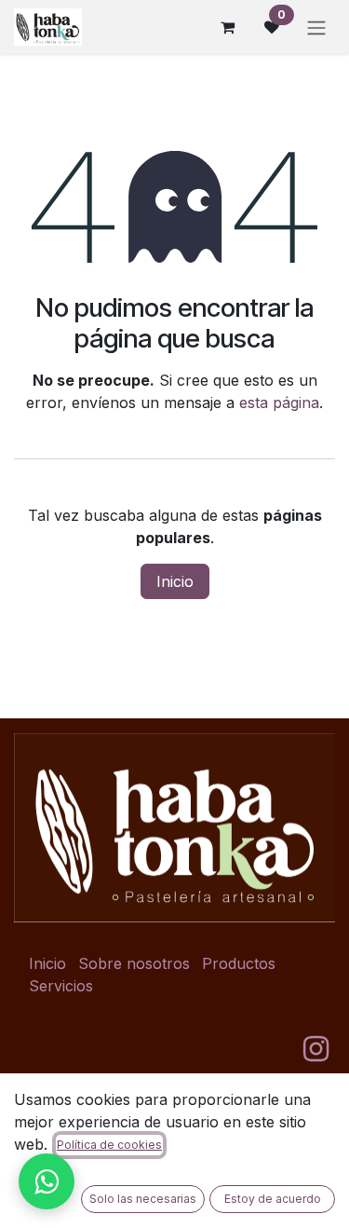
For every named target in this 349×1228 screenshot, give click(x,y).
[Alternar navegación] (316, 27)
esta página (279, 402)
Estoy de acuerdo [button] (272, 1199)
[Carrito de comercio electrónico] (227, 27)
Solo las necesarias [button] (142, 1199)
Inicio (175, 581)
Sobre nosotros (134, 963)
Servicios (61, 985)
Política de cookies (109, 1145)
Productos (238, 963)
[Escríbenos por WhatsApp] (46, 1181)
